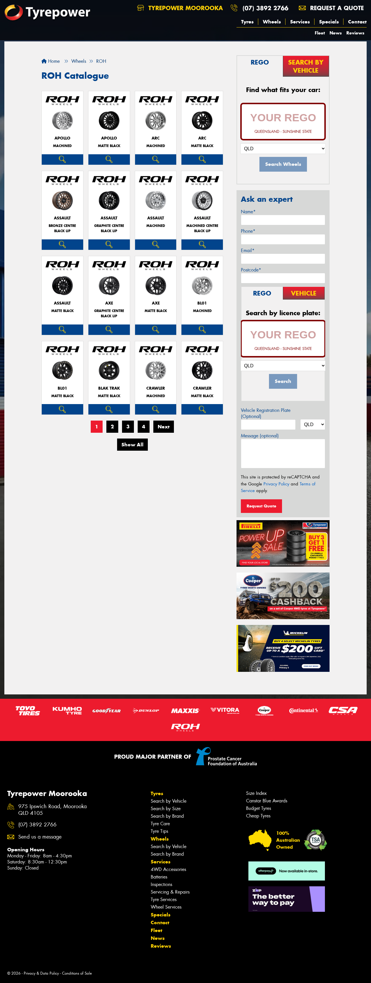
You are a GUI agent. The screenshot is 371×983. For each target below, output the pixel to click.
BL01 (202, 303)
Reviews (355, 33)
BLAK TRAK (109, 388)
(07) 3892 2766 (265, 8)
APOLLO (62, 138)
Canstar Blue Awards (266, 801)
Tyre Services (164, 899)
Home (53, 61)
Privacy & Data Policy (41, 973)
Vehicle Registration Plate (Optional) (265, 413)
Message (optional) (260, 436)
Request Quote (261, 506)
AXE (109, 303)
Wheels (272, 22)
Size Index (256, 793)
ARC (156, 138)
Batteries (159, 877)
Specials (329, 22)
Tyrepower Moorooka (184, 8)
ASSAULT (62, 218)
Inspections (161, 884)
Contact (357, 22)
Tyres (247, 22)
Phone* (248, 231)
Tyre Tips (159, 831)
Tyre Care (160, 824)
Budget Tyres (258, 808)
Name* (248, 212)
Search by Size (166, 809)
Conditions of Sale (77, 973)
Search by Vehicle (168, 801)
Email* (247, 250)
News (336, 33)
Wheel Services (166, 907)
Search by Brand (167, 816)
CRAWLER (155, 388)
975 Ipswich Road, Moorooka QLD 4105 (52, 810)
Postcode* (251, 270)
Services (300, 22)
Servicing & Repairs (170, 892)
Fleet (320, 33)
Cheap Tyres (258, 816)
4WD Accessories (168, 869)
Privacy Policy (276, 484)
